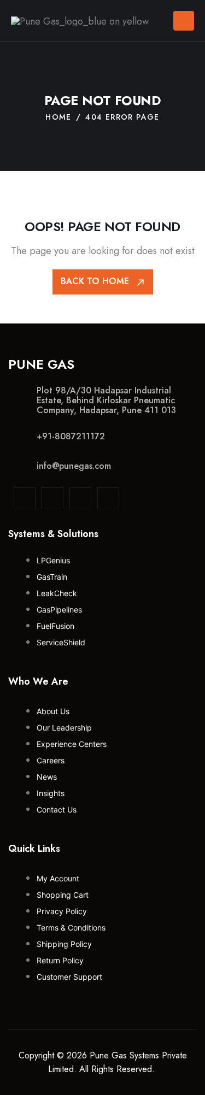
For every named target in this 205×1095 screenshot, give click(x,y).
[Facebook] (80, 498)
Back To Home (96, 281)
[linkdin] (25, 498)
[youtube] (108, 498)
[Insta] (52, 498)
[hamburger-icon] (183, 21)
